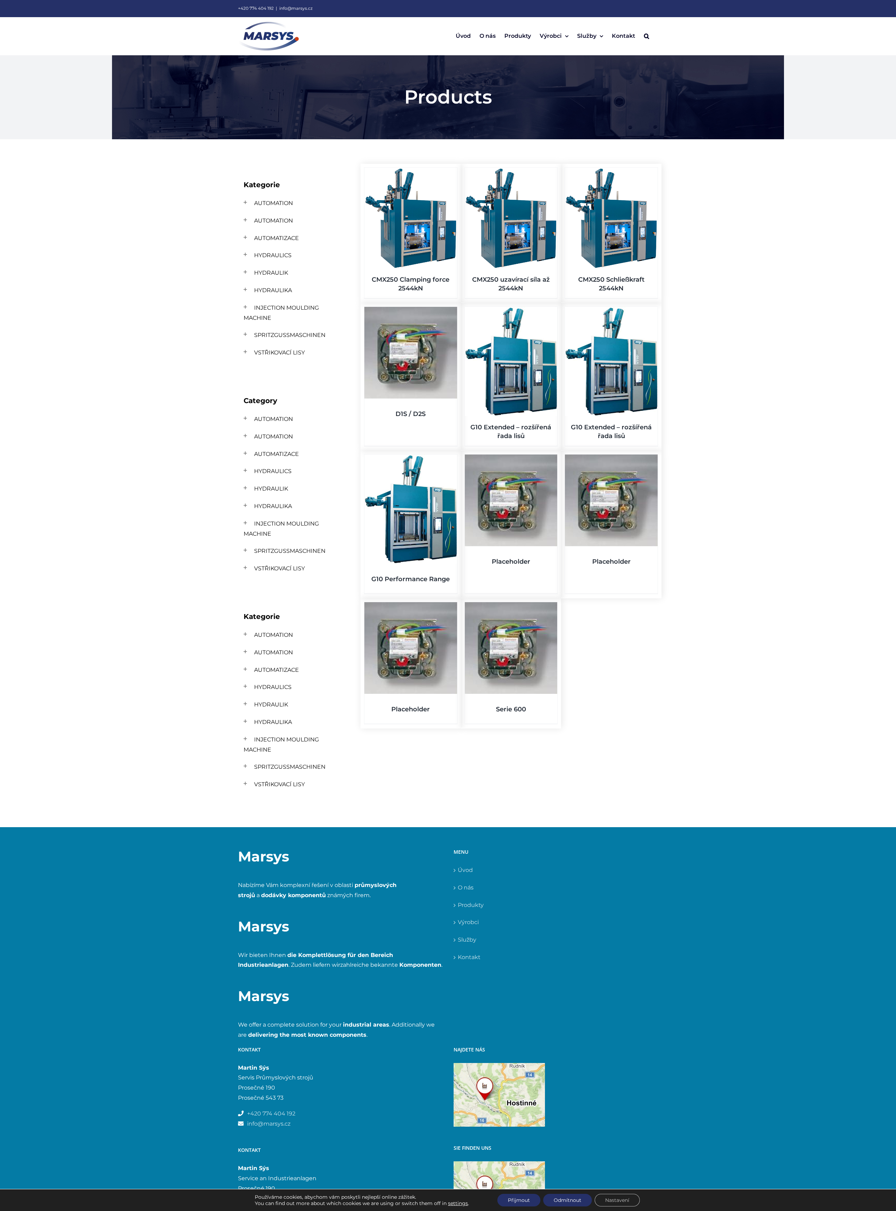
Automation (273, 203)
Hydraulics (273, 255)
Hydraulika (273, 290)
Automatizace (276, 238)
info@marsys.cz (296, 8)
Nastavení (617, 1200)
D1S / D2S (586, 518)
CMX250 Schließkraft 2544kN (435, 532)
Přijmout (519, 1200)
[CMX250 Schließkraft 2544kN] (435, 439)
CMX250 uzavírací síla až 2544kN (586, 338)
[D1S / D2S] (586, 431)
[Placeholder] (586, 832)
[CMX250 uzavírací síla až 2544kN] (586, 245)
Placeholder (586, 918)
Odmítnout (567, 1200)
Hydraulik (271, 272)
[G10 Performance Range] (435, 846)
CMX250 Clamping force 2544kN (436, 338)
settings (458, 1203)
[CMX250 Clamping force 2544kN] (435, 245)
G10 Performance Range (436, 945)
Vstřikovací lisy (279, 352)
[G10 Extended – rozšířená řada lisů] (435, 639)
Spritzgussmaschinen (290, 335)
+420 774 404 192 (256, 8)
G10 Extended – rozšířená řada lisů (436, 738)
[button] (646, 36)
